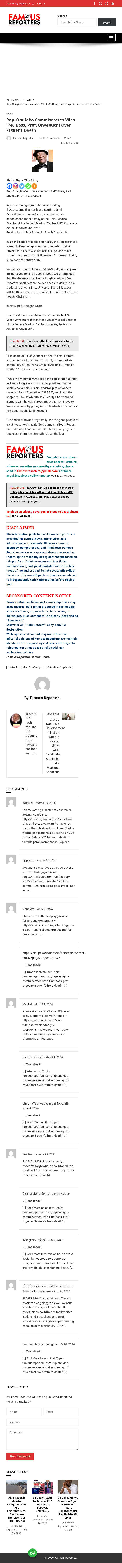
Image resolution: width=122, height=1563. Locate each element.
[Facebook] (9, 186)
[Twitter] (22, 186)
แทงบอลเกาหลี (32, 1057)
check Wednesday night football (45, 1103)
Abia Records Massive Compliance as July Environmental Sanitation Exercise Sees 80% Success (16, 1509)
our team (28, 1154)
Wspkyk (28, 803)
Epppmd (28, 860)
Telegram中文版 (33, 1240)
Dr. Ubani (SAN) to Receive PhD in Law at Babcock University (42, 1504)
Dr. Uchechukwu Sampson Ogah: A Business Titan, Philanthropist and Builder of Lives (68, 1507)
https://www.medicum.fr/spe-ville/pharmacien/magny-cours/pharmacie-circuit (42, 1025)
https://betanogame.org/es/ (40, 819)
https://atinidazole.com (37, 925)
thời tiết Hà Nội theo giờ (38, 1344)
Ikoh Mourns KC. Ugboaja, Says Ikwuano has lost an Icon (32, 734)
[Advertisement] (61, 71)
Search (62, 15)
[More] (34, 186)
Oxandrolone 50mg (35, 1194)
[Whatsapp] (28, 186)
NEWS (9, 114)
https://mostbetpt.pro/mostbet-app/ (46, 876)
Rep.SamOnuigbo (33, 667)
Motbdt (27, 1004)
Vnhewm (28, 909)
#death (13, 667)
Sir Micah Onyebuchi (60, 667)
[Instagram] (15, 186)
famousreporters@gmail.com (37, 471)
